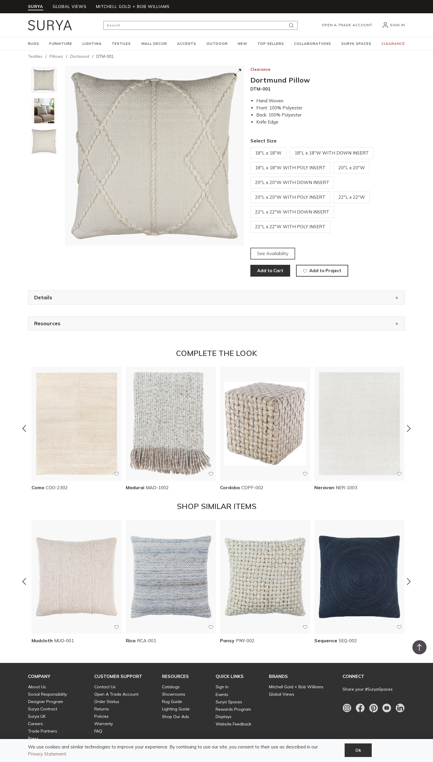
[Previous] (24, 428)
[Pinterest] (373, 708)
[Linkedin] (400, 708)
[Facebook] (360, 708)
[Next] (408, 428)
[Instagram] (347, 708)
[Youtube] (386, 708)
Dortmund (79, 56)
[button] (33, 43)
